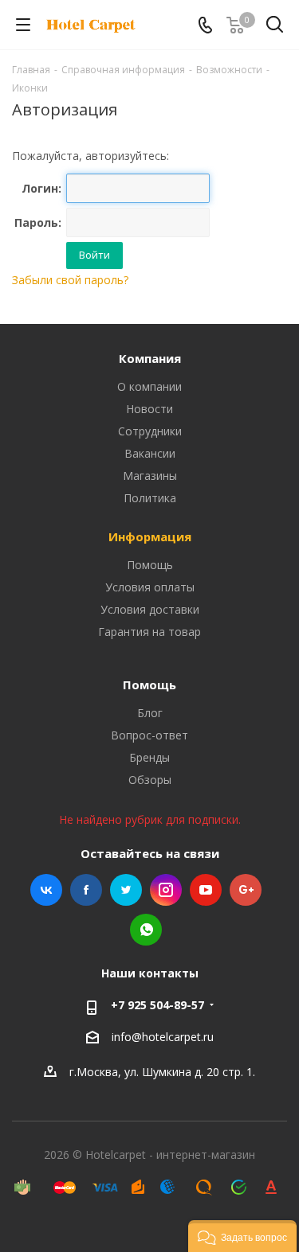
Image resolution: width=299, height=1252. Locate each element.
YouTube (206, 890)
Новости (149, 408)
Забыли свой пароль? (70, 279)
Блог (150, 712)
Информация (149, 536)
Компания (150, 358)
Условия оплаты (150, 587)
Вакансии (149, 453)
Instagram (166, 890)
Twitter (126, 890)
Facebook (86, 890)
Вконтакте (46, 890)
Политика (150, 497)
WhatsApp (146, 930)
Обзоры (149, 779)
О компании (149, 386)
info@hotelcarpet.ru (163, 1036)
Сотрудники (150, 431)
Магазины (150, 475)
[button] (242, 1236)
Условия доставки (149, 609)
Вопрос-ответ (149, 735)
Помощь (150, 564)
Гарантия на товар (149, 631)
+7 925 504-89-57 (157, 1004)
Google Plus (246, 890)
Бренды (149, 757)
